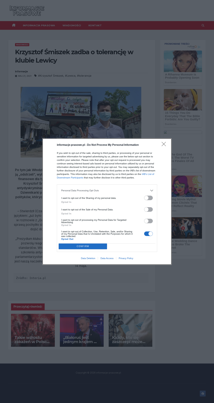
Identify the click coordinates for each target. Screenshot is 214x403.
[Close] (165, 145)
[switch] (148, 198)
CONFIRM (83, 246)
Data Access (107, 258)
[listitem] (107, 190)
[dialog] (107, 202)
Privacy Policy (126, 258)
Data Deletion (88, 258)
